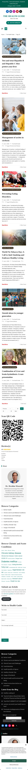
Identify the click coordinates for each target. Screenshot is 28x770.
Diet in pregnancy (4, 564)
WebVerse (16, 729)
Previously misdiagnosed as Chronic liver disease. (14, 710)
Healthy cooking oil (9, 693)
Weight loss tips (15, 581)
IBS (2, 572)
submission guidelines (8, 593)
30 (3, 411)
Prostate (15, 576)
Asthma (6, 550)
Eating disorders (14, 202)
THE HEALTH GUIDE (14, 16)
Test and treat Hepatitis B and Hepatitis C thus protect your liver (13, 63)
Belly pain (9, 550)
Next (16, 411)
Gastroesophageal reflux (13, 567)
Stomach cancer (17, 578)
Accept (14, 760)
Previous (5, 408)
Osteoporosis (3, 576)
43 (11, 411)
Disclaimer (22, 1)
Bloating (13, 550)
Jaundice (5, 572)
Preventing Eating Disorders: (10, 195)
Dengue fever (18, 558)
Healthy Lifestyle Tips (8, 248)
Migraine (3, 574)
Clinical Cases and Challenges (9, 367)
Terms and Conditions (14, 1)
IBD (23, 570)
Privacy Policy (14, 767)
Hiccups (24, 567)
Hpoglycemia (9, 570)
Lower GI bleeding (22, 572)
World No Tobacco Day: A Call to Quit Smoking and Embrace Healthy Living (13, 255)
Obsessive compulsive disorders (16, 574)
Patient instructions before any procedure (13, 537)
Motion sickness (8, 574)
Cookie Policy (8, 767)
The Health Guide (16, 69)
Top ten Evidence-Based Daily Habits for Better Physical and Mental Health (14, 697)
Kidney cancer (10, 572)
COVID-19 (4, 558)
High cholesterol (4, 570)
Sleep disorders (4, 578)
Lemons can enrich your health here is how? (14, 705)
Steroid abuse (13, 321)
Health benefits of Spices (11, 521)
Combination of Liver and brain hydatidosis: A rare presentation (13, 374)
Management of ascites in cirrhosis (13, 139)
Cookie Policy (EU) (14, 3)
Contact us (20, 767)
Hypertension (17, 570)
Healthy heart (20, 567)
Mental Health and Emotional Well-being (13, 532)
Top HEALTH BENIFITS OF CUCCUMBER (15, 701)
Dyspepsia (10, 564)
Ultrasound (3, 581)
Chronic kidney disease (11, 553)
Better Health (7, 510)
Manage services (13, 756)
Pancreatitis (8, 576)
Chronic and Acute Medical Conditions (11, 56)
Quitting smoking (20, 576)
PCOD (12, 576)
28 (17, 408)
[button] (26, 745)
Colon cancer (18, 556)
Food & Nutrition (8, 518)
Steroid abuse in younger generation (12, 314)
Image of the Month (9, 527)
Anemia (2, 550)
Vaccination (8, 581)
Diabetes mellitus (9, 561)
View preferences (14, 764)
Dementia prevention (11, 558)
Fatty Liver (5, 567)
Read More (5, 93)
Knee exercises (15, 572)
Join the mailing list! (15, 22)
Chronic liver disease (15, 72)
